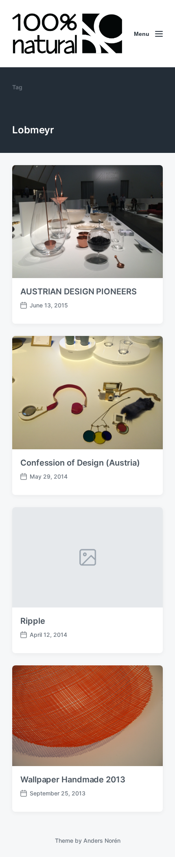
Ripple (32, 621)
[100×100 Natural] (67, 33)
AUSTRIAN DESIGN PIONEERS (78, 291)
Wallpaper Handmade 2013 (72, 779)
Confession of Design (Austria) (80, 463)
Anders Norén (101, 840)
